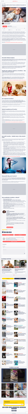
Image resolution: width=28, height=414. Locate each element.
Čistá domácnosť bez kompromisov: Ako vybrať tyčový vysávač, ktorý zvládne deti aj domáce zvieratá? (9, 362)
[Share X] (6, 232)
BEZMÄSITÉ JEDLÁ (20, 353)
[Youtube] (14, 410)
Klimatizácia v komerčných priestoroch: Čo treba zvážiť (22, 340)
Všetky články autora (10, 227)
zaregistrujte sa (19, 239)
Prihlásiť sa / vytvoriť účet (14, 241)
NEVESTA (7, 289)
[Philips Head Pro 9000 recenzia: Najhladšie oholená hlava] (20, 386)
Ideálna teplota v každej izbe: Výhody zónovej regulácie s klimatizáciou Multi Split (21, 348)
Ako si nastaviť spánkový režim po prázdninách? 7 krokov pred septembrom (21, 306)
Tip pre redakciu (14, 408)
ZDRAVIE (7, 296)
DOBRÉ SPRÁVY (8, 317)
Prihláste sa (7, 237)
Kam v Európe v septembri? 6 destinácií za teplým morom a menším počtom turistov (22, 284)
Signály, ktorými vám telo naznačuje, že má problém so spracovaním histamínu (22, 298)
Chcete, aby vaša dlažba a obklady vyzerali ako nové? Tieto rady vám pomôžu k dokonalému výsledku (10, 333)
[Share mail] (11, 232)
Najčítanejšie (7, 278)
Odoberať (22, 404)
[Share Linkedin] (9, 232)
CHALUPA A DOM (8, 346)
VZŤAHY (7, 303)
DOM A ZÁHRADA (20, 325)
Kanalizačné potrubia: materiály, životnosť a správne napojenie (9, 348)
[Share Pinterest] (7, 232)
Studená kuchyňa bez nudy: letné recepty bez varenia (22, 355)
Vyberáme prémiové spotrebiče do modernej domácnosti (9, 355)
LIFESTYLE (19, 318)
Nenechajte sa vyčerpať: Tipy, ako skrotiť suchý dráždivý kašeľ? (9, 312)
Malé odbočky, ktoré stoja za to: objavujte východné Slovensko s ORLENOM (10, 319)
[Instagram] (12, 410)
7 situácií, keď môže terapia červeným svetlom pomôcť (10, 297)
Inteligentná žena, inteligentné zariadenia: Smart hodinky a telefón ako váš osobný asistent (22, 313)
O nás (3, 407)
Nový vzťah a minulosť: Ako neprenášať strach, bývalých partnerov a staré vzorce (10, 305)
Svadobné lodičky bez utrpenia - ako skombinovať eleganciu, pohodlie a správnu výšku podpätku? (10, 291)
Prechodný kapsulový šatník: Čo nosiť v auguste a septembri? (10, 284)
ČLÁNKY (7, 310)
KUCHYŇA (7, 353)
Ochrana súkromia (22, 407)
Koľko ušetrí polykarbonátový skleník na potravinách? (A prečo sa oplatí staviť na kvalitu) (22, 327)
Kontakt (7, 407)
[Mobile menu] (26, 1)
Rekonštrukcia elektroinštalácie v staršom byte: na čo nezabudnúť (10, 341)
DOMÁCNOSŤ (20, 332)
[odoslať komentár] (24, 253)
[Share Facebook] (2, 232)
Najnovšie (20, 278)
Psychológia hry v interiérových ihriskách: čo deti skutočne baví (9, 326)
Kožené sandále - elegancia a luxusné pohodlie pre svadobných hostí (22, 291)
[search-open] (3, 1)
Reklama (10, 407)
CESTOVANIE (20, 282)
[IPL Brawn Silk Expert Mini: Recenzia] (20, 394)
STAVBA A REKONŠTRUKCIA (22, 339)
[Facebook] (16, 410)
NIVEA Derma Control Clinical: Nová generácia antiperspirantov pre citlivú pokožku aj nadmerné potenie (22, 320)
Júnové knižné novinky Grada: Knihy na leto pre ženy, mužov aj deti (21, 362)
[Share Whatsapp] (4, 232)
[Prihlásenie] (2, 1)
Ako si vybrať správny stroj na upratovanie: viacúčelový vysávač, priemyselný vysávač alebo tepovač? (22, 334)
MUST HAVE (19, 289)
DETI (6, 324)
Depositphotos (4, 96)
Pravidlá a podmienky (16, 407)
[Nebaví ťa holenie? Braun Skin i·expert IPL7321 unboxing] (8, 394)
